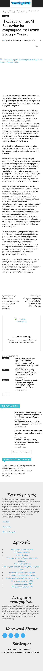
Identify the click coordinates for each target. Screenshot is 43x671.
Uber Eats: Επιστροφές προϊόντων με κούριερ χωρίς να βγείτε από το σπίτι (26, 372)
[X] (17, 52)
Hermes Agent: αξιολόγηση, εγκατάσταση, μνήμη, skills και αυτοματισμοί (27, 442)
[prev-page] (3, 394)
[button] (5, 660)
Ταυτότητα (5, 522)
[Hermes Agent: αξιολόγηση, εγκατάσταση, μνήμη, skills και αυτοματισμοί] (6, 442)
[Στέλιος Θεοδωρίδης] (3, 40)
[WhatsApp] (28, 52)
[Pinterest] (23, 52)
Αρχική (4, 11)
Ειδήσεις (12, 11)
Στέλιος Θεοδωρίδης (14, 40)
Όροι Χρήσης (6, 527)
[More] (34, 52)
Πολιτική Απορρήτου (9, 532)
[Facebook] (12, 52)
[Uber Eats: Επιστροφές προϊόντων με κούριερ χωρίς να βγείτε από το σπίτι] (7, 375)
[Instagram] (21, 346)
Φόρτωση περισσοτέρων (21, 452)
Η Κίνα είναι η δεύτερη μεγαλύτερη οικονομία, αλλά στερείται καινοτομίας (10, 304)
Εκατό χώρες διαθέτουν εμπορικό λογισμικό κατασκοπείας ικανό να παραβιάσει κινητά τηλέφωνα (28, 415)
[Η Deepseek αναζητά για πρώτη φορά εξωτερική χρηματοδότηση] (6, 424)
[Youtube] (23, 635)
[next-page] (7, 394)
